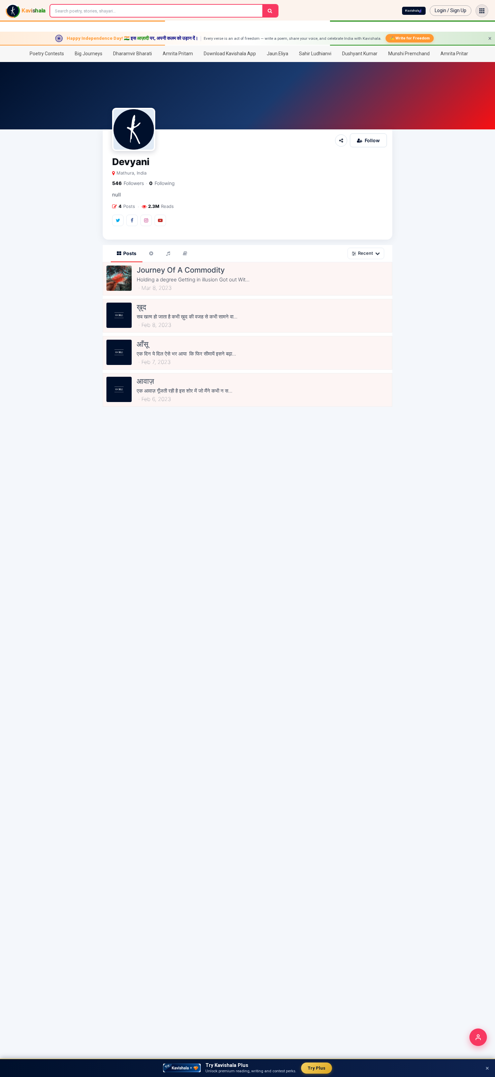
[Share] (341, 140)
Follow (372, 140)
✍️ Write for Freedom (410, 38)
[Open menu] (481, 10)
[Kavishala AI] (414, 11)
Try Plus (316, 1068)
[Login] (478, 1037)
